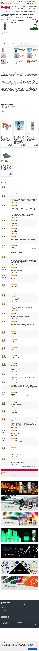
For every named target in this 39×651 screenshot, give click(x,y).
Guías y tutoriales (13, 1)
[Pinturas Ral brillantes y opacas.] (19, 519)
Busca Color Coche (5, 6)
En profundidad (20, 1)
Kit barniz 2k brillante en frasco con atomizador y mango (8, 61)
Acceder (29, 3)
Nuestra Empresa (22, 604)
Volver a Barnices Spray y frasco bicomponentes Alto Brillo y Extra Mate (14, 43)
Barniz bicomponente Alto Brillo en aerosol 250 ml (22, 50)
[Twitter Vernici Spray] (32, 624)
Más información (21, 647)
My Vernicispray (34, 1)
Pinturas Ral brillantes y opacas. (10, 527)
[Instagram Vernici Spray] (37, 624)
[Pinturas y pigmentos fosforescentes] (19, 535)
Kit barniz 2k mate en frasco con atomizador (34, 55)
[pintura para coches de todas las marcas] (19, 567)
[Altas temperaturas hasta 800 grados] (19, 487)
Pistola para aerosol (5, 131)
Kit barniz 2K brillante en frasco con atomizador (21, 55)
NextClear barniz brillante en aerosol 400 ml (9, 50)
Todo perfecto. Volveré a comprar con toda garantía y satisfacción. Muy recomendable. (15, 475)
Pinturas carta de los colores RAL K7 (10, 590)
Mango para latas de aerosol (34, 61)
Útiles (25, 1)
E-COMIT (20, 622)
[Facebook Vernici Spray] (34, 624)
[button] (36, 4)
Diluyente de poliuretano (21, 61)
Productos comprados (14, 193)
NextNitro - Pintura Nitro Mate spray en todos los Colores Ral (31, 132)
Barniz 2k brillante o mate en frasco (8, 55)
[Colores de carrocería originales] (19, 503)
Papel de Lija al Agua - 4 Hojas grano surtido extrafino (5, 161)
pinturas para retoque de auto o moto (12, 74)
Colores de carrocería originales (10, 511)
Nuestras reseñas (22, 608)
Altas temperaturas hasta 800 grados (10, 495)
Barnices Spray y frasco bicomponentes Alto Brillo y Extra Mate (13, 11)
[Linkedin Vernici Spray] (35, 624)
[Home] (1, 11)
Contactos (29, 1)
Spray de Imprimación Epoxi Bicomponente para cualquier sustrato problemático (19, 133)
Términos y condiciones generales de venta (25, 606)
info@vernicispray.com (6, 610)
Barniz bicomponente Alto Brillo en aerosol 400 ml (35, 50)
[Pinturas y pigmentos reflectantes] (19, 551)
